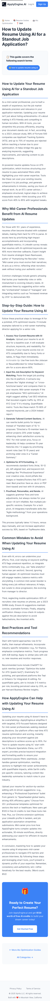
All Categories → (25, 957)
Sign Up (42, 4)
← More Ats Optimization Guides (25, 950)
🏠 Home (6, 20)
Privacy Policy (16, 988)
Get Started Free (25, 929)
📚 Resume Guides (21, 20)
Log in (31, 4)
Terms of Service (33, 988)
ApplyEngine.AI (16, 4)
